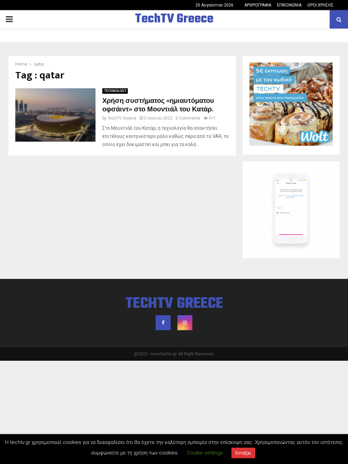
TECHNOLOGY (115, 91)
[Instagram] (184, 322)
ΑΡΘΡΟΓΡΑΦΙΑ (257, 5)
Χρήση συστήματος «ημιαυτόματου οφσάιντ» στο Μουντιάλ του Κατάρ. (158, 105)
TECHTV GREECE (174, 304)
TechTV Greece (174, 19)
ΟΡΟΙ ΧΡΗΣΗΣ (320, 5)
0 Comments (188, 118)
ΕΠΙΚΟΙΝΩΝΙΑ (289, 5)
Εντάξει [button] (243, 453)
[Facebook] (163, 322)
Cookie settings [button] (205, 453)
